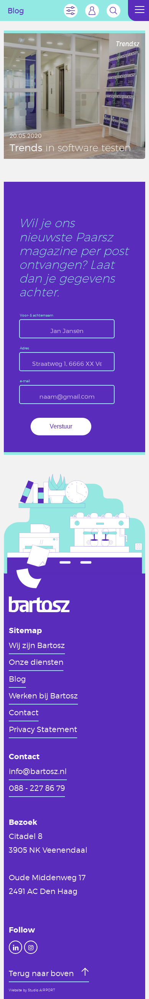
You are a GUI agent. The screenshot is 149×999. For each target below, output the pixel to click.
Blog (17, 678)
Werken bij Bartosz (43, 695)
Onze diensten (36, 661)
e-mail (25, 381)
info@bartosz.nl (38, 771)
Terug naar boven (42, 973)
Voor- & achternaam (36, 315)
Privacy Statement (43, 729)
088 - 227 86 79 (37, 787)
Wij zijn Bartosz (37, 645)
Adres (24, 348)
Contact (24, 712)
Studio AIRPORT (41, 990)
